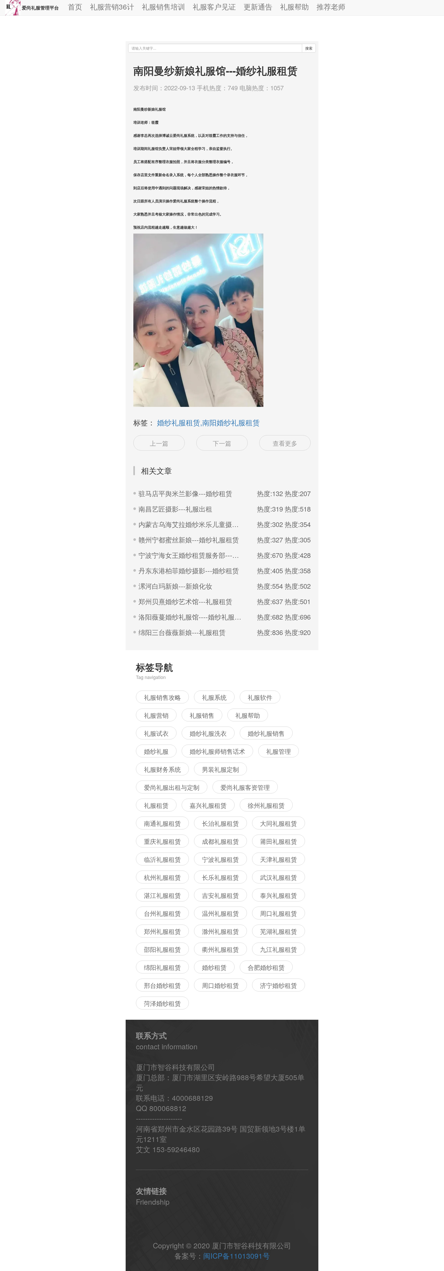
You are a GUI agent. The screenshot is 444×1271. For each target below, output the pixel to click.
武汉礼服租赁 (278, 877)
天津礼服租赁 (278, 859)
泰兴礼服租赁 (278, 895)
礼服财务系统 (162, 769)
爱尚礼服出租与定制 (171, 787)
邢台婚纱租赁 (162, 985)
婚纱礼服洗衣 (208, 733)
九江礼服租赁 (278, 949)
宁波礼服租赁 (220, 859)
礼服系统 (214, 697)
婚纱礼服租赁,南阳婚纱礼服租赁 (208, 422)
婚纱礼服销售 (266, 733)
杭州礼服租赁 (162, 877)
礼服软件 (260, 697)
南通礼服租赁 (162, 823)
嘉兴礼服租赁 (208, 805)
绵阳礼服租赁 (162, 967)
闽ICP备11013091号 (236, 1255)
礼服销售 (202, 715)
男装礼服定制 (220, 769)
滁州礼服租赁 (220, 931)
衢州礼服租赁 (220, 949)
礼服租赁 (156, 805)
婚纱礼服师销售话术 (217, 751)
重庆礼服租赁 (162, 841)
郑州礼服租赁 (162, 931)
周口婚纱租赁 (220, 985)
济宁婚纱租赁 (278, 985)
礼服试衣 (156, 733)
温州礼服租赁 (220, 913)
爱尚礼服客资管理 (245, 787)
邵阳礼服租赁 (162, 949)
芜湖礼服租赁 (278, 931)
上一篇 (159, 442)
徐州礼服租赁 (266, 805)
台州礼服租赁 (162, 913)
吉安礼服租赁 (220, 895)
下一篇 (222, 442)
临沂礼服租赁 (162, 859)
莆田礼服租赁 (278, 841)
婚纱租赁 (214, 967)
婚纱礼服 (156, 751)
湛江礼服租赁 (162, 895)
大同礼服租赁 (278, 823)
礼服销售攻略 (162, 697)
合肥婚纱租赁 (266, 967)
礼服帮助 (247, 715)
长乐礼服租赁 (220, 877)
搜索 (308, 48)
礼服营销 (156, 715)
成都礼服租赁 (220, 841)
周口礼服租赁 (278, 913)
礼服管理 (278, 751)
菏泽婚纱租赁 (162, 1003)
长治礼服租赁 (220, 823)
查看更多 (285, 442)
